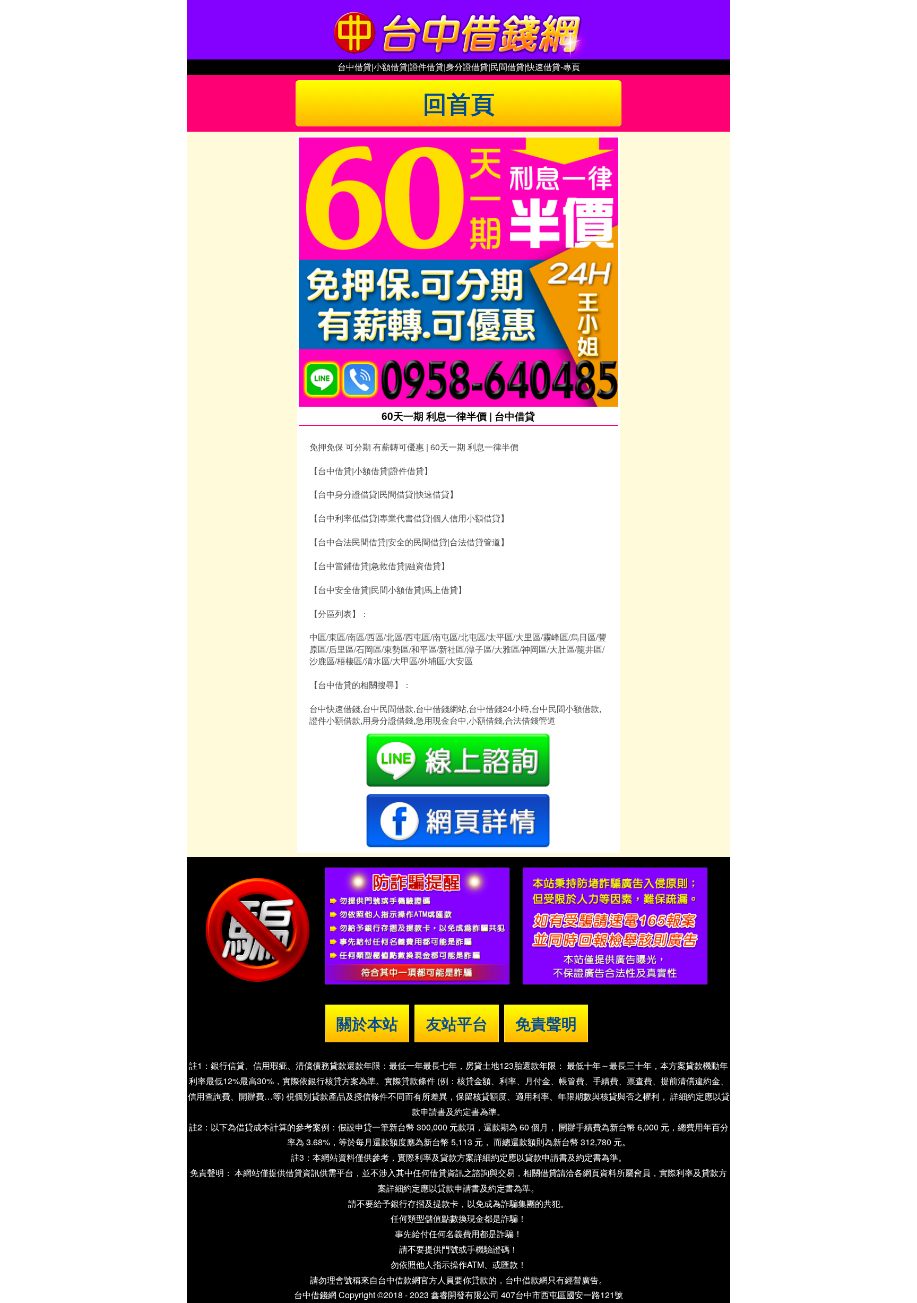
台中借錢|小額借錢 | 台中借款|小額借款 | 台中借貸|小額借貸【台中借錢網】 (458, 29)
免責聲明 (546, 1023)
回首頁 (459, 103)
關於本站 (367, 1023)
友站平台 (457, 1023)
